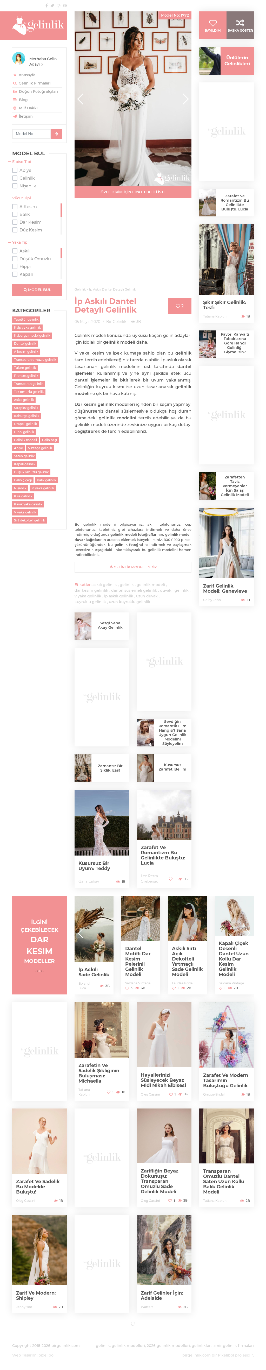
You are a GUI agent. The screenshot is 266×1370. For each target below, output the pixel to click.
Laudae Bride (155, 983)
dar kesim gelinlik (91, 590)
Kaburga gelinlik (26, 416)
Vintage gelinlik (40, 448)
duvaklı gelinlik (174, 590)
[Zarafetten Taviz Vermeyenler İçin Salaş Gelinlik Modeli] (207, 486)
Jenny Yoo (24, 1307)
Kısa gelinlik (23, 496)
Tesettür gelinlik (26, 319)
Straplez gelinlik (26, 408)
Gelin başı (49, 440)
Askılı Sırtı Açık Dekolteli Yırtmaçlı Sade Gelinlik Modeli (160, 961)
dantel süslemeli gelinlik (134, 590)
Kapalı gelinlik (24, 464)
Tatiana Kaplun (215, 316)
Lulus (242, 988)
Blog (23, 99)
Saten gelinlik (24, 456)
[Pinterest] (65, 5)
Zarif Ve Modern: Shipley (36, 1295)
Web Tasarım (24, 1355)
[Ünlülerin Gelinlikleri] (208, 61)
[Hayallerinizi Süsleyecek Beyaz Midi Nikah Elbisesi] (164, 1051)
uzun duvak (147, 596)
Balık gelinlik (46, 480)
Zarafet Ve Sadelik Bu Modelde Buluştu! (38, 1187)
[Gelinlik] (39, 25)
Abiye (18, 448)
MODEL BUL (39, 289)
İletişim (25, 116)
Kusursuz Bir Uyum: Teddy (94, 865)
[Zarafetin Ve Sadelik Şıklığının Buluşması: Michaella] (102, 1051)
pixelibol (46, 1355)
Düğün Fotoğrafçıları (38, 91)
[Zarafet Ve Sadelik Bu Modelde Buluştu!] (39, 1157)
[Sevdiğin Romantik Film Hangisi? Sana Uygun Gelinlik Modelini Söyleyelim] (145, 732)
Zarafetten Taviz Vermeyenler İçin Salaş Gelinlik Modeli (235, 486)
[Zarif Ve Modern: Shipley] (39, 1264)
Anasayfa (26, 75)
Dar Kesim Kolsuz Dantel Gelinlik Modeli (251, 969)
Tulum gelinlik (25, 368)
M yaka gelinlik (42, 488)
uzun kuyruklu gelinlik (129, 601)
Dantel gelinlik (25, 343)
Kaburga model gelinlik (32, 335)
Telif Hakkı (27, 108)
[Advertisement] (133, 245)
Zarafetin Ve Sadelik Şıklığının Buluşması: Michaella (98, 1073)
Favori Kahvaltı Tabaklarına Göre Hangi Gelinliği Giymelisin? (235, 343)
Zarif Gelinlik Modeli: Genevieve (225, 588)
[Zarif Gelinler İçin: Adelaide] (164, 1264)
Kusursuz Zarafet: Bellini (172, 767)
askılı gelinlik (104, 584)
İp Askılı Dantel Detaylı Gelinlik (106, 305)
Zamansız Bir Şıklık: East (110, 768)
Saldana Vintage (110, 983)
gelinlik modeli (151, 584)
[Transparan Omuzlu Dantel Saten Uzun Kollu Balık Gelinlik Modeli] (226, 1157)
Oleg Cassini (150, 1094)
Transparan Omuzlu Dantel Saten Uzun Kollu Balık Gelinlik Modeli (223, 1181)
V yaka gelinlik (25, 512)
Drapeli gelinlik (25, 424)
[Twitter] (52, 5)
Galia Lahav (88, 881)
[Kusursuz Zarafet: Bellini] (145, 768)
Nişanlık (20, 488)
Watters (147, 1307)
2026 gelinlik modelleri (168, 1345)
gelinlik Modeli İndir (135, 567)
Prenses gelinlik (26, 376)
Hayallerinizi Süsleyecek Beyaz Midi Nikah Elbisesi (163, 1080)
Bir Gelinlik (116, 321)
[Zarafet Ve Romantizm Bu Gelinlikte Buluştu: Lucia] (164, 839)
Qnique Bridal (213, 1094)
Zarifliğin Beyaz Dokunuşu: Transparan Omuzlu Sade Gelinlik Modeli (159, 1181)
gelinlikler (201, 1345)
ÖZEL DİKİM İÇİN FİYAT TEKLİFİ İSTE (133, 192)
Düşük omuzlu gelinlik (31, 472)
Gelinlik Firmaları (34, 83)
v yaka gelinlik (88, 596)
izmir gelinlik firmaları (233, 1345)
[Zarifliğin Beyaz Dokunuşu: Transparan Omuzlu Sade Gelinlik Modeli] (164, 1157)
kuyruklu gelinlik (90, 601)
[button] (185, 99)
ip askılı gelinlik (118, 596)
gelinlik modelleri (128, 1345)
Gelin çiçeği (23, 480)
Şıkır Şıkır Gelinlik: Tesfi (224, 305)
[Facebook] (46, 5)
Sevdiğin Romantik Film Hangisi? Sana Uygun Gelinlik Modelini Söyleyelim (172, 732)
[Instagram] (59, 5)
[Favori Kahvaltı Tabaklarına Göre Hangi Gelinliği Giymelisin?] (207, 344)
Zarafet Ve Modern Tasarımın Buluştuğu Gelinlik (225, 1080)
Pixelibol (226, 1355)
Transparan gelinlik (28, 384)
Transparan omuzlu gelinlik (35, 360)
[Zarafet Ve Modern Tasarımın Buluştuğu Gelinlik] (226, 1051)
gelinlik (127, 584)
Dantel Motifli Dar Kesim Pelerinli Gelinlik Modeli (111, 961)
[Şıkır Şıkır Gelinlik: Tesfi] (226, 273)
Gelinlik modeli (25, 440)
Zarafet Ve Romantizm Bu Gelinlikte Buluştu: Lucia (163, 855)
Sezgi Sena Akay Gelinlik (110, 625)
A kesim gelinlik (26, 352)
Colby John (212, 600)
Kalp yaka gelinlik (27, 327)
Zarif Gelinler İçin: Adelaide (162, 1295)
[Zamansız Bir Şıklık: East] (83, 768)
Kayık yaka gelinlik (28, 504)
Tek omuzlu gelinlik (29, 392)
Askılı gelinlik (24, 400)
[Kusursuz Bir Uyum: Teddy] (102, 839)
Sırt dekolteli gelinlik (29, 520)
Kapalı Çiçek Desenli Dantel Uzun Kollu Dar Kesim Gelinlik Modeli (207, 959)
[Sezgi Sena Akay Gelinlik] (83, 626)
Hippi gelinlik (24, 432)
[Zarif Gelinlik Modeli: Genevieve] (226, 557)
